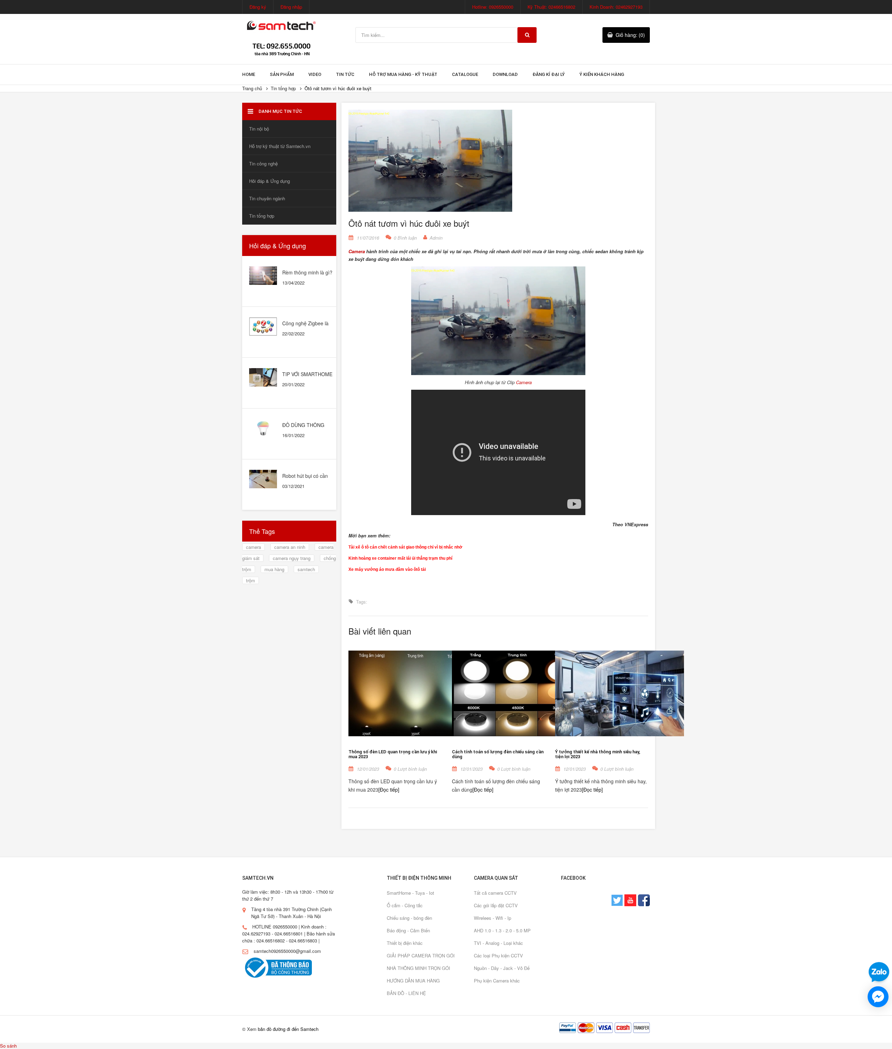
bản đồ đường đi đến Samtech (288, 1029)
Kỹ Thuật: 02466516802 (551, 6)
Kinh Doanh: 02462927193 (616, 6)
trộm (250, 580)
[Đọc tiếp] (388, 789)
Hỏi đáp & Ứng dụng (269, 181)
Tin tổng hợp (283, 88)
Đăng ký (257, 6)
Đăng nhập (291, 6)
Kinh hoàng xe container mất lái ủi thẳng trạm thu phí (400, 558)
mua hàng (274, 569)
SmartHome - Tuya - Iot (410, 892)
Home (248, 74)
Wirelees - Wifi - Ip (492, 918)
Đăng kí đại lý (548, 74)
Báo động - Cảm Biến (408, 930)
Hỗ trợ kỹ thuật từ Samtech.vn (279, 146)
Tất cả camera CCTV (495, 892)
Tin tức (345, 74)
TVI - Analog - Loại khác (498, 943)
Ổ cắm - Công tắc (405, 905)
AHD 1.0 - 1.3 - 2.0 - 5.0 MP (502, 930)
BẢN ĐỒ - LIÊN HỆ (406, 993)
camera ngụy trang (291, 558)
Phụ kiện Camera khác (497, 980)
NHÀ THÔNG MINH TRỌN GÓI (418, 968)
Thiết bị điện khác (405, 943)
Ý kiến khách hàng (601, 74)
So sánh (8, 1045)
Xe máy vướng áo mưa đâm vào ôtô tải (387, 569)
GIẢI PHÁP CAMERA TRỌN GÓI (421, 955)
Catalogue (465, 74)
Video (314, 74)
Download (505, 74)
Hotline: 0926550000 (492, 6)
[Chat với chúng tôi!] (878, 996)
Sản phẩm (282, 74)
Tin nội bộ (259, 128)
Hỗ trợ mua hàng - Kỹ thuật (403, 74)
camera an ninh (289, 547)
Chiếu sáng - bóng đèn (409, 918)
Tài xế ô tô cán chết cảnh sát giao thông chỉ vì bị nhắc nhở (405, 547)
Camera (356, 251)
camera (253, 547)
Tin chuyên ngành (267, 198)
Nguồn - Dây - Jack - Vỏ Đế (502, 968)
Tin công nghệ (263, 163)
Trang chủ (252, 88)
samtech (306, 569)
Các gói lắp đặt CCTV (496, 905)
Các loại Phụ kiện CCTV (498, 955)
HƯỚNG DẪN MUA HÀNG (413, 980)
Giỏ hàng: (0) (630, 34)
